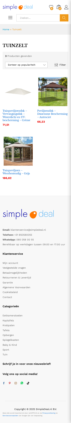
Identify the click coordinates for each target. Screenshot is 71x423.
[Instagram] (16, 383)
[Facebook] (4, 383)
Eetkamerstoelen (13, 315)
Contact (7, 297)
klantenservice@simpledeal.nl (28, 229)
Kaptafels (8, 320)
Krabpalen (9, 325)
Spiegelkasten (11, 340)
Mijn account (10, 263)
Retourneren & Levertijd (17, 277)
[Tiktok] (28, 383)
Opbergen (8, 335)
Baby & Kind (10, 344)
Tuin (5, 354)
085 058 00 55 (25, 239)
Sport (6, 349)
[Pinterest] (10, 383)
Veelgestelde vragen (14, 267)
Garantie (8, 282)
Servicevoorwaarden (10, 415)
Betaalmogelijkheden (15, 272)
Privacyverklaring (48, 413)
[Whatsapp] (22, 383)
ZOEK (64, 17)
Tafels (6, 330)
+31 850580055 (23, 234)
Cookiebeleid (10, 292)
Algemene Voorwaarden (16, 287)
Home (6, 29)
